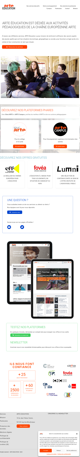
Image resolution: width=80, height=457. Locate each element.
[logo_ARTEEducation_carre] (8, 1)
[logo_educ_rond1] (19, 122)
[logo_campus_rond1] (60, 122)
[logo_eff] (12, 163)
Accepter (45, 450)
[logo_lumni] (67, 163)
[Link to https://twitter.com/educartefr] (22, 227)
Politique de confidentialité (64, 454)
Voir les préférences (71, 450)
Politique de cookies (52, 454)
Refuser (59, 450)
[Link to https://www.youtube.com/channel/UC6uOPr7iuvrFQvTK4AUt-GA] (9, 227)
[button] (77, 434)
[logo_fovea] (40, 163)
